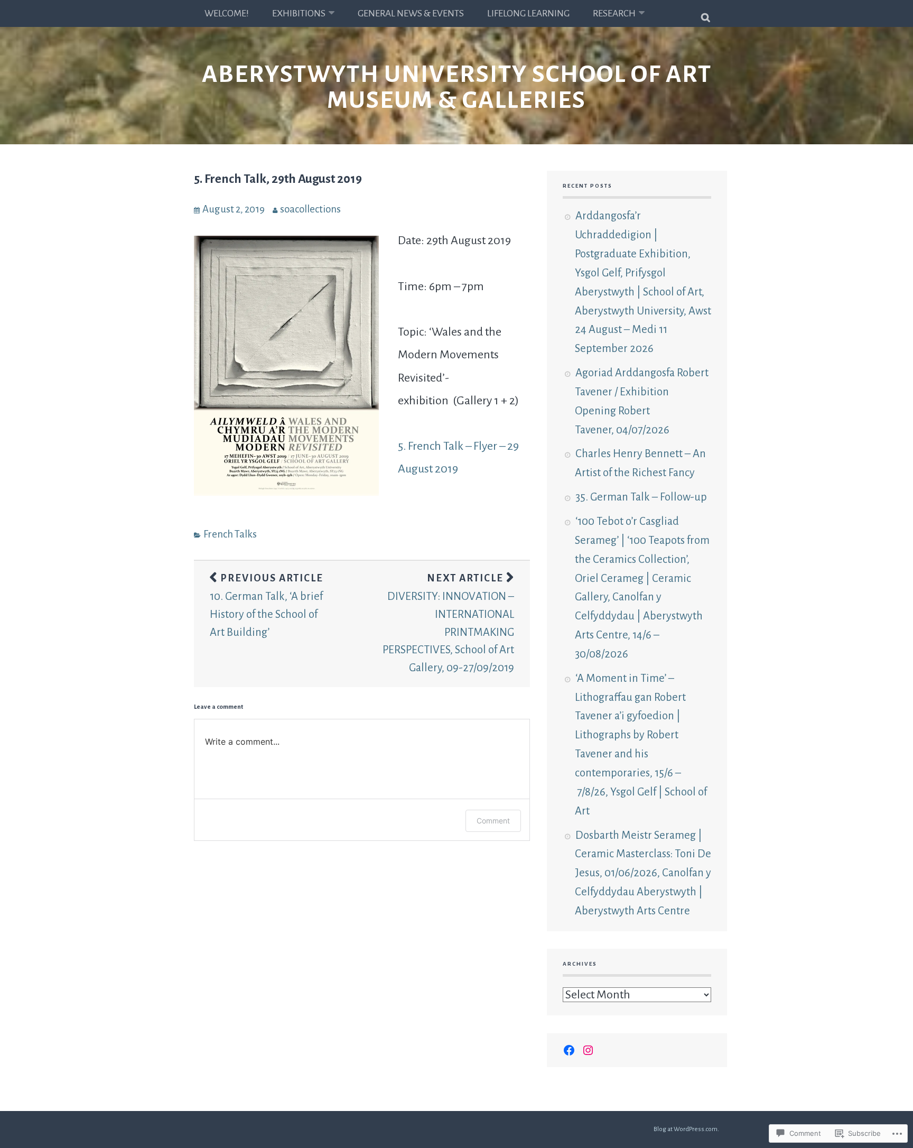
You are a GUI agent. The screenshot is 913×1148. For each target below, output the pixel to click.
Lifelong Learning (528, 13)
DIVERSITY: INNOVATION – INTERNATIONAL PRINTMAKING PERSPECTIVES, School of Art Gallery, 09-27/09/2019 (448, 622)
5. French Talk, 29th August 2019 (278, 179)
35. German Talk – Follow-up (641, 497)
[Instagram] (588, 1050)
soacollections (310, 209)
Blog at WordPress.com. (686, 1129)
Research (614, 13)
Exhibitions (298, 13)
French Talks (230, 534)
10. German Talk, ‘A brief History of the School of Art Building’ (266, 604)
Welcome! (226, 13)
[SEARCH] (706, 13)
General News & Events (411, 13)
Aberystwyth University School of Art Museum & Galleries (457, 87)
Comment (493, 820)
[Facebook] (569, 1050)
